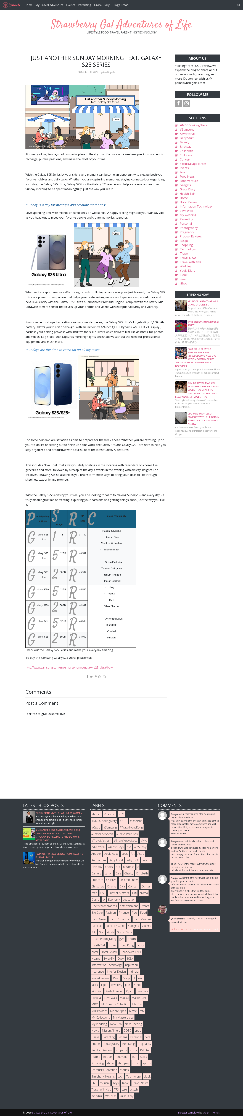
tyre (124, 1089)
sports (147, 1063)
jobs (128, 985)
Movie (133, 1011)
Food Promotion (119, 919)
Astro (141, 854)
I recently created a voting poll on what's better (193, 920)
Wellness (111, 1096)
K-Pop (137, 985)
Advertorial (187, 134)
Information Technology (196, 206)
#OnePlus (136, 821)
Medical (137, 1004)
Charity (128, 873)
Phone (95, 1044)
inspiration (131, 965)
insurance (97, 971)
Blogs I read (120, 5)
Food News (187, 176)
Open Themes (211, 1112)
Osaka (95, 1037)
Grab (110, 932)
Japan (104, 985)
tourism (105, 1083)
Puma (133, 1050)
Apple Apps (111, 854)
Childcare (186, 155)
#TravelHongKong (131, 827)
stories (124, 1070)
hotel (94, 952)
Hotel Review (188, 202)
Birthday (185, 147)
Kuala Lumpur (114, 991)
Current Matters (119, 893)
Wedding (186, 266)
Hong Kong (126, 945)
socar (136, 1063)
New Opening (133, 1024)
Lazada (96, 998)
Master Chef (139, 998)
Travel (184, 253)
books (109, 867)
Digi (134, 893)
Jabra (94, 985)
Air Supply (140, 847)
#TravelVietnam (101, 841)
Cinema (112, 886)
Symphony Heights (103, 1076)
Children (111, 880)
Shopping (186, 245)
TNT (94, 1083)
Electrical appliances (193, 164)
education (129, 900)
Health (131, 939)
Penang (122, 1037)
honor (140, 945)
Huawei (96, 958)
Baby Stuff (187, 138)
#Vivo (144, 841)
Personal (186, 224)
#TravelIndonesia (102, 834)
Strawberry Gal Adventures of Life (121, 24)
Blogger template (188, 1112)
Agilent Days (116, 847)
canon (108, 873)
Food (183, 172)
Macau (124, 998)
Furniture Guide (115, 926)
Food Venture (189, 181)
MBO (94, 1004)
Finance (124, 913)
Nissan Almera (111, 1030)
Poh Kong (128, 1044)
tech (120, 1076)
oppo (137, 1030)
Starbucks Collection (104, 1070)
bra (118, 867)
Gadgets (185, 185)
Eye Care (97, 913)
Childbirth (186, 151)
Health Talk (187, 194)
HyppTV (109, 958)
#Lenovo (109, 814)
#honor (96, 814)
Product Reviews (191, 236)
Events (70, 5)
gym (121, 939)
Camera (96, 873)
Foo (134, 913)
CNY (122, 886)
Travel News (188, 258)
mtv (142, 1011)
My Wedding (188, 215)
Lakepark (142, 991)
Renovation (122, 1057)
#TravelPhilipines (127, 834)
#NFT (123, 821)
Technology (188, 249)
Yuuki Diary (187, 271)
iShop (183, 283)
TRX (116, 1089)
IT (134, 978)
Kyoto (129, 991)
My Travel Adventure (49, 5)
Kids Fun (96, 991)
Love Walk (187, 211)
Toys (116, 1083)
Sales (143, 1057)
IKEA (130, 958)
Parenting (84, 5)
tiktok (147, 1076)
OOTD (127, 1030)
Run (134, 1057)
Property (121, 1050)
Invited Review (100, 978)
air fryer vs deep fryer (182, 929)
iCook (183, 275)
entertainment (129, 906)
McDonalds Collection (115, 1004)
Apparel (96, 854)
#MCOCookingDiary (193, 125)
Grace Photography (103, 939)
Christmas (97, 886)
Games (146, 926)
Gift (93, 932)
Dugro (95, 900)
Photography (189, 228)
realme (95, 1057)
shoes (111, 1063)
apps (125, 854)
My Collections (100, 1017)
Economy (114, 900)
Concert (185, 159)
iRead (183, 279)
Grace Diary (102, 5)
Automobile (98, 860)
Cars (118, 873)
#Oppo (95, 827)
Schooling (97, 1063)
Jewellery (116, 985)
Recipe (184, 241)
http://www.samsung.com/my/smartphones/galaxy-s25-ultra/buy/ (69, 667)
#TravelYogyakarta (126, 841)
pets (147, 1037)
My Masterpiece (123, 1017)
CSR (102, 893)
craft (94, 893)
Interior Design (116, 971)
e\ (103, 900)
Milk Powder (99, 1011)
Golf (101, 932)
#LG (121, 814)
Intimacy (134, 971)
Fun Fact (96, 926)
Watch (134, 1089)
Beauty (184, 142)
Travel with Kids (190, 262)
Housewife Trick (130, 952)
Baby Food (116, 860)
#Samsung (187, 129)
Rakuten (145, 1050)
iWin (140, 978)
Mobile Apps (118, 1011)
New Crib (116, 1024)
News (95, 1030)
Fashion (111, 913)
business (128, 867)
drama (144, 893)
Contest (146, 886)
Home (29, 5)
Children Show (129, 880)
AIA (129, 847)
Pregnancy (187, 232)
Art (132, 854)
